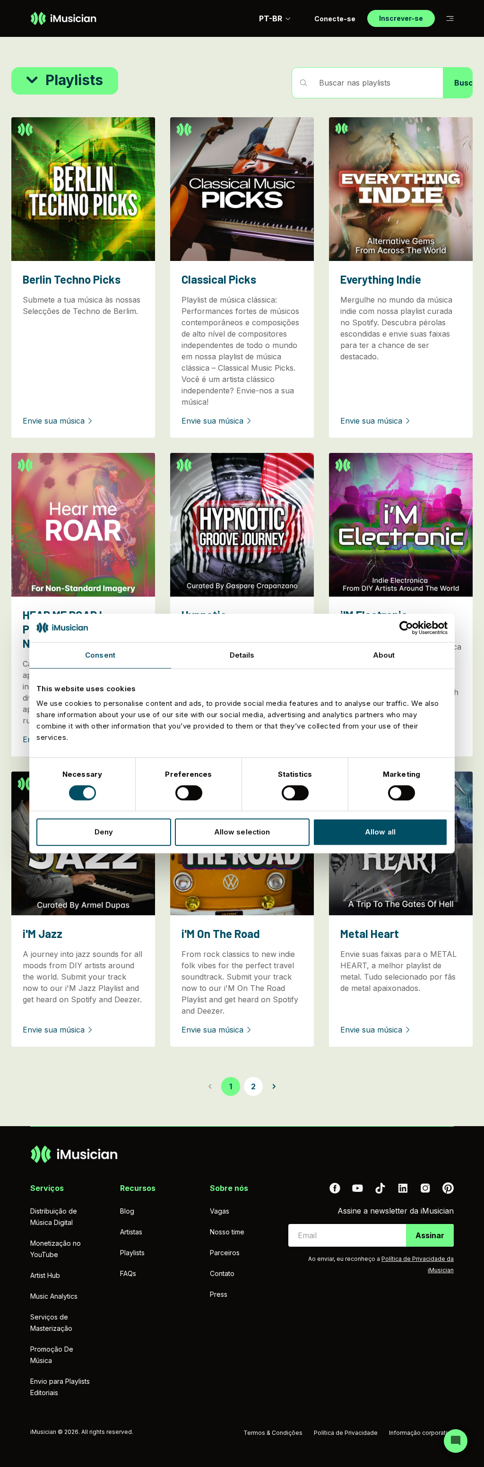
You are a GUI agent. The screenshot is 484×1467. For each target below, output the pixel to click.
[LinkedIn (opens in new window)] (402, 1188)
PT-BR (270, 18)
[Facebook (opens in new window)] (334, 1188)
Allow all (380, 831)
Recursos (138, 1188)
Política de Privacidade (346, 1432)
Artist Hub (45, 1275)
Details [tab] (242, 655)
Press (218, 1294)
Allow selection (242, 831)
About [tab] (384, 655)
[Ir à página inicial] (63, 18)
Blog (127, 1211)
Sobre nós (229, 1188)
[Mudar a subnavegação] (450, 19)
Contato (222, 1273)
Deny (104, 831)
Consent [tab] (100, 655)
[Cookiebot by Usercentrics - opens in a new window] (406, 628)
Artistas (131, 1232)
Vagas (219, 1211)
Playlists (132, 1253)
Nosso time (227, 1232)
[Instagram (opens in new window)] (425, 1188)
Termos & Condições (272, 1432)
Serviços (47, 1188)
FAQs (128, 1273)
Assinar (429, 1235)
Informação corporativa (421, 1432)
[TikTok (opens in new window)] (380, 1188)
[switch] (188, 792)
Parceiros (225, 1253)
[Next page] (274, 1086)
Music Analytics (54, 1296)
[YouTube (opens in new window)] (357, 1188)
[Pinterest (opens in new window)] (448, 1188)
